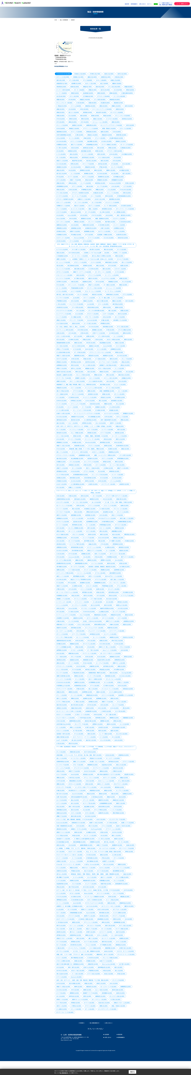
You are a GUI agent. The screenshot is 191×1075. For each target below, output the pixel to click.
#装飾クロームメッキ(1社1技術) (80, 999)
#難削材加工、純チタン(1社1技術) (105, 954)
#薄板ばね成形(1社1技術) (92, 512)
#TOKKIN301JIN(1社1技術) (63, 682)
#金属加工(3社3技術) (77, 125)
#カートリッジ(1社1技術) (82, 637)
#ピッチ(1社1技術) (72, 909)
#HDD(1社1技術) (114, 708)
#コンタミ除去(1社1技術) (62, 474)
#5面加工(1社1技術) (61, 861)
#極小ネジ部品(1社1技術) (62, 391)
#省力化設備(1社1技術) (74, 983)
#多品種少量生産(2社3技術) (116, 138)
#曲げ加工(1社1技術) (91, 740)
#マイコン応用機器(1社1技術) (63, 647)
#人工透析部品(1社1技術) (90, 420)
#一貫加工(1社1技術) (79, 701)
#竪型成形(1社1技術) (91, 986)
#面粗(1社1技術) (108, 790)
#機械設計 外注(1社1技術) (77, 416)
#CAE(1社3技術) (75, 225)
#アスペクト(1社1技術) (74, 916)
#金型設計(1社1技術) (93, 394)
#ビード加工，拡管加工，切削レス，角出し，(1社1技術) (70, 326)
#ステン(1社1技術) (122, 618)
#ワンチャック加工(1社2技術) (94, 288)
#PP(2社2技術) (60, 176)
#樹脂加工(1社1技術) (118, 537)
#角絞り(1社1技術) (120, 803)
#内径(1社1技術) (107, 970)
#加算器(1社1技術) (127, 793)
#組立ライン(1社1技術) (106, 877)
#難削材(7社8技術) (116, 83)
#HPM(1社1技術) (60, 983)
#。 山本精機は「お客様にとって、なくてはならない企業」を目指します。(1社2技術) (91, 259)
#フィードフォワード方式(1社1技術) (82, 410)
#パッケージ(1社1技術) (62, 858)
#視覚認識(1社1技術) (61, 810)
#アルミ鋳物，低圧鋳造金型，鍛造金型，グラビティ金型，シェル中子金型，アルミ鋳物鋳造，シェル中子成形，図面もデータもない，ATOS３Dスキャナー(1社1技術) (95, 747)
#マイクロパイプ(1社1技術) (63, 512)
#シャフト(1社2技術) (61, 317)
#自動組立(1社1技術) (100, 407)
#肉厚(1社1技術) (87, 465)
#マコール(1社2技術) (103, 304)
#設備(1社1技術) (103, 640)
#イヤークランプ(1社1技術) (79, 634)
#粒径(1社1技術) (60, 608)
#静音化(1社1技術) (111, 724)
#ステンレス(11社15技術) (62, 77)
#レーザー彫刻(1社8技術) (110, 205)
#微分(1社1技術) (103, 531)
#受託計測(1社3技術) (123, 238)
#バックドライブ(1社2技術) (63, 278)
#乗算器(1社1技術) (104, 721)
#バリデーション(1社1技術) (94, 547)
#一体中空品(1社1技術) (62, 922)
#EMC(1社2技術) (75, 301)
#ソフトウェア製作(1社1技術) (77, 544)
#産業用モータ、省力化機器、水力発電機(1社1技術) (69, 906)
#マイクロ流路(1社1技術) (122, 877)
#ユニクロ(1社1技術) (61, 800)
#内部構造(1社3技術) (61, 234)
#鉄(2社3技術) (100, 148)
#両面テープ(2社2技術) (75, 180)
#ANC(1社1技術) (114, 983)
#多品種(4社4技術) (105, 102)
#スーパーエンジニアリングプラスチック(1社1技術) (87, 413)
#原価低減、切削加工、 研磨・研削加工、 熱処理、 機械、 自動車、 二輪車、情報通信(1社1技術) (95, 874)
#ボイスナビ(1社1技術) (108, 618)
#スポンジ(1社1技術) (76, 813)
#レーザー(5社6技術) (61, 93)
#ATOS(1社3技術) (87, 241)
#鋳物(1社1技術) (114, 698)
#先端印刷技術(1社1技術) (122, 445)
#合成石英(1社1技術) (95, 404)
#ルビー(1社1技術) (73, 423)
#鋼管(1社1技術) (60, 784)
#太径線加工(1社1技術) (90, 508)
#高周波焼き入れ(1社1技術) (78, 822)
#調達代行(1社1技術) (61, 627)
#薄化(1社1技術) (110, 375)
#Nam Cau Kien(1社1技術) (108, 964)
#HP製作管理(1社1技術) (108, 521)
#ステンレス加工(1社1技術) (111, 378)
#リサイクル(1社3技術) (94, 238)
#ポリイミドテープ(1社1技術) (126, 848)
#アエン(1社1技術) (121, 586)
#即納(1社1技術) (117, 721)
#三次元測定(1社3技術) (104, 225)
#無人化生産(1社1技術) (62, 973)
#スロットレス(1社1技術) (62, 730)
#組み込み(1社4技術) (76, 212)
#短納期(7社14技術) (76, 83)
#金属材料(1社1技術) (103, 813)
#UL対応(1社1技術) (117, 478)
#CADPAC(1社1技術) (117, 832)
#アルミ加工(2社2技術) (62, 193)
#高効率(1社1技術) (61, 932)
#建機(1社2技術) (119, 307)
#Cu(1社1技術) (60, 909)
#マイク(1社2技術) (121, 249)
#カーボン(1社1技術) (123, 842)
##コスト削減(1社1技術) (62, 534)
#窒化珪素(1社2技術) (79, 268)
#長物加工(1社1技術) (61, 708)
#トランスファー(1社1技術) (82, 602)
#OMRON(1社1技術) (61, 400)
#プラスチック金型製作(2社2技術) (65, 199)
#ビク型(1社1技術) (77, 730)
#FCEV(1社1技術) (60, 449)
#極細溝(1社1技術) (74, 644)
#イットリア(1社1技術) (88, 537)
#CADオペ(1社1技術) (61, 484)
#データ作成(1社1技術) (80, 352)
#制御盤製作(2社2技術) (117, 180)
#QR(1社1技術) (124, 650)
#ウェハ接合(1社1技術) (124, 781)
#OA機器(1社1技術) (91, 832)
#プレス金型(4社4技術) (99, 99)
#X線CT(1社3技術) (105, 228)
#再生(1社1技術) (125, 362)
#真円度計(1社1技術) (87, 592)
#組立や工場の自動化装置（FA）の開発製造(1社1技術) (70, 964)
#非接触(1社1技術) (61, 478)
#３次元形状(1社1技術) (93, 957)
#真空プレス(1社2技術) (94, 285)
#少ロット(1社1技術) (102, 935)
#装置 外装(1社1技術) (105, 883)
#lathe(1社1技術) (72, 608)
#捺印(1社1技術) (85, 496)
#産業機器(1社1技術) (101, 698)
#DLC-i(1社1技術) (60, 928)
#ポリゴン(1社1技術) (119, 394)
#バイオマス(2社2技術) (62, 196)
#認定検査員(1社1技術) (79, 576)
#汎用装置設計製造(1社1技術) (80, 474)
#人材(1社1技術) (60, 553)
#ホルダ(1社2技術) (126, 281)
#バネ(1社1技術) (77, 349)
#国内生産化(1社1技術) (80, 499)
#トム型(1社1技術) (97, 602)
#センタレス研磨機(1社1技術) (75, 528)
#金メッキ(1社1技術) (61, 758)
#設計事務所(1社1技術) (115, 573)
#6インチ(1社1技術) (61, 945)
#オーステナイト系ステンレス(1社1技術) (110, 653)
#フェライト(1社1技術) (91, 883)
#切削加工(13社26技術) (80, 74)
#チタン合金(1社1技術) (123, 326)
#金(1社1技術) (122, 797)
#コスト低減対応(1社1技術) (96, 381)
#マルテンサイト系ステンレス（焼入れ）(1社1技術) (69, 855)
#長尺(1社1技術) (121, 429)
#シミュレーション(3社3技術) (100, 122)
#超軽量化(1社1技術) (97, 330)
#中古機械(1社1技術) (128, 592)
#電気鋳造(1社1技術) (105, 442)
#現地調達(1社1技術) (118, 544)
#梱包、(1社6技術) (93, 209)
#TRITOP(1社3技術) (96, 215)
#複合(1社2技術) (60, 252)
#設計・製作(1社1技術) (73, 967)
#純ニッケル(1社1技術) (62, 452)
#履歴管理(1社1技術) (79, 355)
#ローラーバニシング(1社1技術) (64, 505)
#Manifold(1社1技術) (90, 442)
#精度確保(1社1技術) (92, 764)
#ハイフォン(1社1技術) (97, 563)
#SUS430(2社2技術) (76, 167)
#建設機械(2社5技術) (61, 131)
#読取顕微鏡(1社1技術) (100, 582)
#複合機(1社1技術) (61, 660)
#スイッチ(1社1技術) (118, 893)
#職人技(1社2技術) (108, 249)
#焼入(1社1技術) (75, 803)
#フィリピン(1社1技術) (76, 695)
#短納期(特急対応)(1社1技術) (63, 563)
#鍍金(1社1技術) (125, 449)
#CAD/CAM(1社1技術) (103, 537)
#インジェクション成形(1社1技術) (93, 387)
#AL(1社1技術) (87, 557)
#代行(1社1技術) (75, 990)
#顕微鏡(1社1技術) (74, 993)
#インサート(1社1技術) (117, 474)
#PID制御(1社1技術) (120, 397)
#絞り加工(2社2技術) (61, 173)
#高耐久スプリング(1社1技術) (94, 550)
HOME (55, 19)
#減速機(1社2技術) (87, 281)
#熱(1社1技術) (101, 541)
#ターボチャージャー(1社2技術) (103, 272)
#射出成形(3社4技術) (101, 112)
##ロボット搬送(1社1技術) (113, 339)
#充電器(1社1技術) (91, 961)
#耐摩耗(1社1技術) (74, 880)
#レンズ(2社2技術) (75, 173)
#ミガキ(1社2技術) (119, 272)
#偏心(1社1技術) (75, 800)
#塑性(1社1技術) (104, 855)
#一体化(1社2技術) (61, 304)
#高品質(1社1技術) (129, 774)
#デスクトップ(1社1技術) (119, 916)
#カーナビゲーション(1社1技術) (64, 631)
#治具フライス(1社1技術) (105, 961)
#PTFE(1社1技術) (72, 553)
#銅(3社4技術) (83, 115)
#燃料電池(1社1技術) (113, 761)
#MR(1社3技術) (73, 218)
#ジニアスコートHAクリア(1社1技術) (108, 362)
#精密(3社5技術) (60, 109)
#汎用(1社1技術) (84, 333)
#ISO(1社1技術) (60, 439)
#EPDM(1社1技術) (91, 705)
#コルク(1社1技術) (76, 883)
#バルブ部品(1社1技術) (62, 835)
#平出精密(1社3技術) (76, 234)
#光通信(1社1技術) (112, 449)
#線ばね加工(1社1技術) (124, 375)
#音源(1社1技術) (92, 534)
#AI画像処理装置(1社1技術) (124, 521)
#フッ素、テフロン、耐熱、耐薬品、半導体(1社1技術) (118, 502)
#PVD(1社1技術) (60, 557)
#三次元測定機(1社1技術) (77, 900)
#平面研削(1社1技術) (93, 970)
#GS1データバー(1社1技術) (75, 851)
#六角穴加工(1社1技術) (74, 777)
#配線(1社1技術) (103, 793)
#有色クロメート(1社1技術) (89, 867)
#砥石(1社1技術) (78, 512)
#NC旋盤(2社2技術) (124, 170)
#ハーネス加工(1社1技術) (90, 323)
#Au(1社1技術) (91, 518)
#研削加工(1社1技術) (61, 362)
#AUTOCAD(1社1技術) (92, 906)
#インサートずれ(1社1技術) (94, 676)
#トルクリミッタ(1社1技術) (90, 397)
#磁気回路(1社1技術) (108, 326)
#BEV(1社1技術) (110, 381)
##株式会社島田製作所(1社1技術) (79, 797)
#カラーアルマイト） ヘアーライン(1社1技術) (84, 737)
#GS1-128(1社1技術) (105, 787)
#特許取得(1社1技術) (77, 525)
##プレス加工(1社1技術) (125, 925)
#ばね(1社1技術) (118, 740)
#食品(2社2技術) (60, 170)
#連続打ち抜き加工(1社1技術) (63, 371)
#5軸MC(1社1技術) (100, 692)
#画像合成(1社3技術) (61, 225)
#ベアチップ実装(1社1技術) (63, 701)
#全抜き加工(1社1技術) (104, 1002)
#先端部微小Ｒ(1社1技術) (62, 618)
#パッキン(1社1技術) (61, 404)
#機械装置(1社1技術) (88, 660)
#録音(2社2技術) (60, 189)
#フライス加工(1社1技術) (93, 973)
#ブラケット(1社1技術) (128, 761)
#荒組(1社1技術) (87, 359)
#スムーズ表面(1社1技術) (77, 432)
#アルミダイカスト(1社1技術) (81, 768)
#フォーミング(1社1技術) (110, 505)
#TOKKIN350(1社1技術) (89, 611)
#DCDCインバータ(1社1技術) (63, 714)
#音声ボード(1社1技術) (115, 423)
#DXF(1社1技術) (60, 528)
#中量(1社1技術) (105, 320)
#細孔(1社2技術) (100, 265)
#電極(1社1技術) (111, 797)
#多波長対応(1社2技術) (62, 307)
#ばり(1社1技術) (78, 336)
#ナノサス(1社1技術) (77, 858)
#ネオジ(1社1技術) (89, 813)
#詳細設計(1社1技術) (128, 413)
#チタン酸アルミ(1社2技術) (79, 249)
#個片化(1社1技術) (120, 439)
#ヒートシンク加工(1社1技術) (117, 465)
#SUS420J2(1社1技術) (125, 676)
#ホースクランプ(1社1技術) (77, 566)
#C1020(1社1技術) (75, 471)
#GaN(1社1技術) (75, 774)
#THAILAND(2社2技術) (125, 189)
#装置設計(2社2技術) (85, 170)
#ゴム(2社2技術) (112, 189)
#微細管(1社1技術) (105, 570)
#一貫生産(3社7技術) (61, 106)
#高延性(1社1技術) (123, 550)
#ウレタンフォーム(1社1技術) (113, 679)
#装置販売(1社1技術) (117, 845)
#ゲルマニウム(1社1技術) (89, 644)
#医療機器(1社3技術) (89, 231)
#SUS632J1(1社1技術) (62, 550)
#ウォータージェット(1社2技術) (93, 291)
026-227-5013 (167, 5)
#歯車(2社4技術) (104, 131)
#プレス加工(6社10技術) (114, 86)
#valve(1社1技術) (107, 346)
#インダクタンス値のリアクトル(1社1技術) (86, 787)
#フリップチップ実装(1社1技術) (64, 637)
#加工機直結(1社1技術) (92, 861)
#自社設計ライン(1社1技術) (63, 838)
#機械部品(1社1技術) (120, 945)
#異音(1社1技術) (60, 663)
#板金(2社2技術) (74, 157)
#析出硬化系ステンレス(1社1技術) (77, 790)
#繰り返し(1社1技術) (109, 842)
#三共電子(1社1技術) (108, 685)
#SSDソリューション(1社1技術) (106, 781)
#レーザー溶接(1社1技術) (105, 734)
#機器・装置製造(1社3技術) (102, 218)
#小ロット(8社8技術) (101, 80)
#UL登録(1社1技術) (110, 547)
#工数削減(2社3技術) (125, 148)
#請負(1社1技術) (127, 333)
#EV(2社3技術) (60, 151)
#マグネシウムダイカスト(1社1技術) (94, 903)
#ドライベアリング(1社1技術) (116, 631)
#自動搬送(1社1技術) (115, 349)
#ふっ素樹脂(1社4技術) (119, 212)
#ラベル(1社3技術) (74, 241)
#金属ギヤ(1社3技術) (75, 231)
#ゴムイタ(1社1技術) (85, 615)
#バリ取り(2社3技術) (61, 148)
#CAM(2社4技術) (117, 131)
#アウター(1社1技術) (89, 471)
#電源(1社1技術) (127, 624)
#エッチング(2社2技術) (117, 167)
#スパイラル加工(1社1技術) (91, 941)
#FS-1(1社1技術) (116, 737)
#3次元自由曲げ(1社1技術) (118, 727)
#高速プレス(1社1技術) (62, 468)
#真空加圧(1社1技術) (104, 669)
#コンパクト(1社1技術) (62, 672)
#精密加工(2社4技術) (92, 135)
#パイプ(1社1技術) (61, 993)
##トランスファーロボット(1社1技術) (111, 906)
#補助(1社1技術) (91, 391)
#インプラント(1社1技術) (122, 790)
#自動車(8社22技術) (106, 77)
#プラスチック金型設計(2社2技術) (80, 193)
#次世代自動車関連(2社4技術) (63, 135)
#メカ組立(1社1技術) (73, 611)
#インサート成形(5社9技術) (63, 90)
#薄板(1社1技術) (124, 420)
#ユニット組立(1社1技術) (101, 990)
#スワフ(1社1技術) (91, 531)
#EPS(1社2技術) (112, 265)
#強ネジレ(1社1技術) (61, 698)
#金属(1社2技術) (124, 265)
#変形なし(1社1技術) (76, 368)
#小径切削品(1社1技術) (97, 797)
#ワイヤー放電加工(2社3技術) (109, 144)
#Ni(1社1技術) (104, 835)
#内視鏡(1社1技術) (61, 461)
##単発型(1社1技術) (87, 423)
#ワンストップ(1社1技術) (74, 439)
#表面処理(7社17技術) (61, 83)
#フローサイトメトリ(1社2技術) (64, 275)
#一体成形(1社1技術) (106, 711)
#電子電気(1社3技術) (110, 221)
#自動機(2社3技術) (72, 151)
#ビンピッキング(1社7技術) (78, 209)
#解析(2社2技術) (98, 170)
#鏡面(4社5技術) (60, 99)
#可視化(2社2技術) (129, 183)
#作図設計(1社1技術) (61, 481)
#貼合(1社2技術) (80, 275)
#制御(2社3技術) (99, 151)
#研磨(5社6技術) (75, 93)
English (155, 4)
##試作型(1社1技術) (90, 362)
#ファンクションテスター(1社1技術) (94, 627)
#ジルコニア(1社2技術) (123, 259)
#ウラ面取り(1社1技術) (115, 541)
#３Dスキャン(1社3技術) (119, 218)
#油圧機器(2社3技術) (92, 141)
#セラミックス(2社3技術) (76, 141)
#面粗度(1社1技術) (89, 368)
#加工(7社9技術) (104, 83)
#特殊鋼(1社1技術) (105, 323)
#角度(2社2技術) (60, 183)
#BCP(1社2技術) (129, 301)
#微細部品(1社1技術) (113, 452)
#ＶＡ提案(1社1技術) (61, 1009)
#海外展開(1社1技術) (107, 993)
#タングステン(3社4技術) (116, 112)
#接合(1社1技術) (113, 672)
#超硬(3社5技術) (120, 109)
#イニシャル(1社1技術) (62, 605)
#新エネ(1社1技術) (93, 826)
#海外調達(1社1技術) (76, 627)
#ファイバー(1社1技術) (62, 508)
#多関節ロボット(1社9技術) (63, 205)
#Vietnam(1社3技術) (79, 238)
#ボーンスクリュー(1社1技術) (99, 999)
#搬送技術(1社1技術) (61, 829)
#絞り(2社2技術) (126, 173)
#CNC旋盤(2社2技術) (127, 154)
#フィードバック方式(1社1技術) (100, 474)
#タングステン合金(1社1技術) (116, 996)
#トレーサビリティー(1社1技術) (117, 582)
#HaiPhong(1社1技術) (96, 829)
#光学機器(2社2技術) (118, 176)
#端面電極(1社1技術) (128, 717)
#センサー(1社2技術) (82, 294)
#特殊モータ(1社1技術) (62, 999)
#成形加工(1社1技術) (90, 669)
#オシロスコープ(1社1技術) (94, 925)
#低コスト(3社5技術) (73, 112)
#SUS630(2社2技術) (102, 173)
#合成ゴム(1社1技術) (88, 967)
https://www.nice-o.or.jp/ (66, 1040)
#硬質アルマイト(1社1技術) (113, 621)
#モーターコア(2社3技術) (126, 144)
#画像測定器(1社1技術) (75, 721)
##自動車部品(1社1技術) (80, 685)
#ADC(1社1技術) (60, 541)
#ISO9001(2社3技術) (106, 141)
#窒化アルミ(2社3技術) (76, 144)
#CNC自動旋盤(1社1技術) (94, 416)
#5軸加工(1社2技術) (88, 301)
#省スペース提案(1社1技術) (95, 679)
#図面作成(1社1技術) (112, 627)
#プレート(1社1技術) (61, 695)
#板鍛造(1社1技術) (119, 528)
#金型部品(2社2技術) (100, 183)
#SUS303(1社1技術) (94, 326)
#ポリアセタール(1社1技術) (120, 909)
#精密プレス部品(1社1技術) (63, 986)
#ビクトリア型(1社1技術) (89, 803)
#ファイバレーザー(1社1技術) (92, 439)
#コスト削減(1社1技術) (95, 948)
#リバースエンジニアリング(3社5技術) (102, 109)
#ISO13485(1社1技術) (104, 644)
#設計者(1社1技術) (75, 420)
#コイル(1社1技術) (61, 893)
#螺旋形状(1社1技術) (103, 800)
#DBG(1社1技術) (118, 442)
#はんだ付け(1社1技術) (122, 734)
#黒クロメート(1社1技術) (76, 932)
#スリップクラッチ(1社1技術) (91, 461)
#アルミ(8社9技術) (87, 80)
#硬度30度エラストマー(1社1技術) (65, 624)
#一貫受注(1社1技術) (76, 1006)
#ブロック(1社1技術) (125, 647)
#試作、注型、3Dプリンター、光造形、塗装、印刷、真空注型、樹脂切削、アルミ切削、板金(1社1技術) (82, 980)
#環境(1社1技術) (119, 352)
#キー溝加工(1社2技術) (109, 285)
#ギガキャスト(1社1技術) (74, 784)
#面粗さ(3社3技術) (97, 119)
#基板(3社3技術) (115, 122)
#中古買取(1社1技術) (119, 669)
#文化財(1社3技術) (61, 241)
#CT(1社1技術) (60, 582)
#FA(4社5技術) (72, 99)
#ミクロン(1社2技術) (61, 291)
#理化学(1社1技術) (73, 743)
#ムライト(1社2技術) (76, 291)
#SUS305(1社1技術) (122, 355)
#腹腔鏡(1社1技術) (114, 717)
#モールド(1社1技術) (106, 928)
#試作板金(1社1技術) (108, 666)
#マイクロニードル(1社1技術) (88, 608)
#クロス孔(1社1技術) (61, 896)
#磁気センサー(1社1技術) (103, 784)
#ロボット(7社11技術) (90, 83)
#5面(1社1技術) (115, 793)
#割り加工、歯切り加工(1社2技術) (65, 294)
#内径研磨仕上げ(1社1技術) (63, 685)
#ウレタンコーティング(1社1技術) (126, 954)
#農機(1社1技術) (104, 771)
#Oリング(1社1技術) (77, 468)
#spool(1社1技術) (90, 912)
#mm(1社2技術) (79, 314)
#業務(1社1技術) (60, 777)
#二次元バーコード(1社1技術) (82, 714)
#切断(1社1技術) (72, 496)
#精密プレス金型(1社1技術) (63, 355)
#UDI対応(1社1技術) (123, 608)
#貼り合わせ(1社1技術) (62, 793)
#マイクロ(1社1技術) (61, 941)
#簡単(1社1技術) (78, 986)
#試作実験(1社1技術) (89, 541)
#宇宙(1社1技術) (106, 858)
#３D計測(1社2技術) (93, 268)
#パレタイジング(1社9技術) (112, 202)
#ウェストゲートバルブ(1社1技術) (97, 631)
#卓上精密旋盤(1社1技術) (77, 458)
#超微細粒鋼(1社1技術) (119, 922)
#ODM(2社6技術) (60, 128)
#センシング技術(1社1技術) (83, 375)
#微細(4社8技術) (113, 93)
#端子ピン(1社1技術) (61, 1006)
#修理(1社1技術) (107, 461)
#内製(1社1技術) (60, 790)
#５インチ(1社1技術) (119, 880)
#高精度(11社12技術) (78, 77)
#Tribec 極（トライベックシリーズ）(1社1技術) (68, 864)
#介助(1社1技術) (110, 330)
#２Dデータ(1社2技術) (108, 314)
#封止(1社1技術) (60, 806)
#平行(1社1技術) (72, 582)
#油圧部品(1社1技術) (107, 764)
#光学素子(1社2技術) (61, 281)
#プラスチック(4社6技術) (103, 96)
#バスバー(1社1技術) (61, 957)
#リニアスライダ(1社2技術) (76, 304)
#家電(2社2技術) (72, 183)
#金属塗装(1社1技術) (61, 547)
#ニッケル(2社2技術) (86, 183)
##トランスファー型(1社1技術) (117, 553)
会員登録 (106, 1034)
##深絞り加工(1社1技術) (125, 948)
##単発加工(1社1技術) (76, 400)
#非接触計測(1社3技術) (91, 228)
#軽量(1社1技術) (74, 867)
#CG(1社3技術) (60, 215)
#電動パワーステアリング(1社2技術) (82, 272)
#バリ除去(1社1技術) (112, 822)
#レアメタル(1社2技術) (62, 249)
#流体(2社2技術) (127, 193)
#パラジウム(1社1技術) (100, 579)
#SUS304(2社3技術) (61, 141)
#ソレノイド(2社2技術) (113, 193)
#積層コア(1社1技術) (61, 816)
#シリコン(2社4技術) (74, 138)
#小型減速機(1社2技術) (62, 256)
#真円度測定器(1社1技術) (77, 547)
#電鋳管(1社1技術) (114, 637)
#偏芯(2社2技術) (104, 160)
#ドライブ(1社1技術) (105, 432)
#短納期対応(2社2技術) (103, 176)
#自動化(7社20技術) (115, 80)
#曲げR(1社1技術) (120, 932)
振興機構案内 (134, 4)
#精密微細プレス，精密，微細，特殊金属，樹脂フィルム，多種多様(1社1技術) (76, 384)
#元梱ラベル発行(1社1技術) (63, 413)
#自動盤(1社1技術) (126, 378)
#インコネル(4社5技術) (119, 96)
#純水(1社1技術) (108, 605)
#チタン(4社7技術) (74, 96)
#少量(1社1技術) (104, 832)
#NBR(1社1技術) (79, 640)
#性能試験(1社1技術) (79, 445)
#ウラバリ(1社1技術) (90, 1006)
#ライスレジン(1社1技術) (80, 598)
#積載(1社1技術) (98, 375)
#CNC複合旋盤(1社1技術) (62, 842)
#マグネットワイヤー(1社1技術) (64, 689)
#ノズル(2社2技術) (61, 154)
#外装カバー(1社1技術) (123, 682)
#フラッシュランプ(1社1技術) (78, 404)
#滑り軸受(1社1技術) (61, 566)
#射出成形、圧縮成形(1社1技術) (64, 375)
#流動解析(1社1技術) (95, 842)
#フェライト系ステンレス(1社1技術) (65, 717)
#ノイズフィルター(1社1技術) (63, 602)
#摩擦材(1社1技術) (73, 692)
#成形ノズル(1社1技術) (100, 553)
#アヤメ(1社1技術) (94, 685)
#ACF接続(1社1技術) (124, 566)
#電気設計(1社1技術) (124, 547)
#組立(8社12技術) (60, 80)
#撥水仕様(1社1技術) (76, 816)
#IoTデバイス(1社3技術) (104, 231)
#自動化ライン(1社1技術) (87, 909)
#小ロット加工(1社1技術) (84, 624)
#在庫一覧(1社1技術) (61, 797)
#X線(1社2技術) (74, 281)
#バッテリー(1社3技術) (119, 225)
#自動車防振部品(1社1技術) (63, 499)
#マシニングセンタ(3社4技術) (122, 115)
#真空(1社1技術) (79, 647)
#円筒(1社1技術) (90, 730)
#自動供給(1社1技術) (114, 471)
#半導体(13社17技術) (95, 74)
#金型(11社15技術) (109, 74)
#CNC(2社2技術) (126, 164)
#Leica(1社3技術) (72, 215)
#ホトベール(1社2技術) (89, 297)
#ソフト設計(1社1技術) (74, 570)
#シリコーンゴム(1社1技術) (84, 573)
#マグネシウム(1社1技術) (62, 521)
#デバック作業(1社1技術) (100, 810)
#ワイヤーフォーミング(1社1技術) (64, 1012)
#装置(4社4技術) (92, 102)
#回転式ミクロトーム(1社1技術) (122, 1002)
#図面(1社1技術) (106, 394)
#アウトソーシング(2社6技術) (90, 128)
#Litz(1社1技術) (119, 560)
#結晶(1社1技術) (92, 544)
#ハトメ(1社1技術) (102, 349)
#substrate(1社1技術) (62, 822)
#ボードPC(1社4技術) (90, 212)
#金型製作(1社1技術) (92, 458)
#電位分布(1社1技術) (118, 768)
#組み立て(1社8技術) (79, 205)
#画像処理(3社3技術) (91, 125)
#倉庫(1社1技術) (124, 505)
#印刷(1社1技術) (123, 563)
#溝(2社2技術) (89, 186)
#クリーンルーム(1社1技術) (76, 925)
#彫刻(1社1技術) (60, 845)
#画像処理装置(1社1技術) (86, 845)
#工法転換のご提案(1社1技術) (85, 919)
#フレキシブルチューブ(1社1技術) (77, 948)
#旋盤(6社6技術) (128, 86)
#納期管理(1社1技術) (125, 986)
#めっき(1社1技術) (96, 502)
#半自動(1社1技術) (129, 541)
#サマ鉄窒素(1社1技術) (106, 945)
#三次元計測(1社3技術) (125, 221)
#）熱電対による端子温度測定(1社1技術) (84, 838)
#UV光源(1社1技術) (114, 333)
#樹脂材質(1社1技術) (93, 964)
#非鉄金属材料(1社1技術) (121, 883)
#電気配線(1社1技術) (110, 676)
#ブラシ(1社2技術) (127, 294)
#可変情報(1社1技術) (112, 557)
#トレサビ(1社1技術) (73, 621)
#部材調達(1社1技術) (104, 912)
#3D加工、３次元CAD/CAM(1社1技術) (92, 621)
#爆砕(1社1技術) (128, 339)
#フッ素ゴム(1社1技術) (104, 838)
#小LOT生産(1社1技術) (62, 323)
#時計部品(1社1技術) (76, 362)
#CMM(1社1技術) (102, 481)
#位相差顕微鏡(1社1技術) (105, 803)
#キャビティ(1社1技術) (114, 589)
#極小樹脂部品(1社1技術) (77, 957)
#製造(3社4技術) (107, 115)
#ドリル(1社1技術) (108, 682)
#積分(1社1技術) (119, 461)
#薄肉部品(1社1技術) (129, 534)
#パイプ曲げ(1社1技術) (96, 598)
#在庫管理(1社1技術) (87, 692)
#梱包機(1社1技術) (119, 432)
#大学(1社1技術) (108, 416)
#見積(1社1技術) (117, 919)
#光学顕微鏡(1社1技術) (94, 682)
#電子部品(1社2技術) (117, 304)
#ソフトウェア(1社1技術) (127, 595)
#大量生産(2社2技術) (98, 193)
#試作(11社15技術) (122, 74)
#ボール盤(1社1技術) (111, 714)
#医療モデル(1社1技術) (89, 916)
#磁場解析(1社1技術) (85, 582)
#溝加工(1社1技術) (119, 342)
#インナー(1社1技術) (73, 407)
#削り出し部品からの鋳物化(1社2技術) (101, 256)
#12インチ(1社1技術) (94, 378)
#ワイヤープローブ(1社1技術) (63, 378)
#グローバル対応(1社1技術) (63, 336)
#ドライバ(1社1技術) (89, 1002)
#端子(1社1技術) (80, 938)
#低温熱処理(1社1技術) (62, 883)
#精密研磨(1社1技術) (110, 948)
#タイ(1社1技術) (60, 851)
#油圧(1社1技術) (127, 874)
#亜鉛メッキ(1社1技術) (75, 727)
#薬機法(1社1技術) (78, 676)
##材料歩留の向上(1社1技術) (63, 724)
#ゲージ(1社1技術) (89, 1009)
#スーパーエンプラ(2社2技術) (79, 196)
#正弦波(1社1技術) (77, 521)
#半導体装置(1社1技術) (92, 858)
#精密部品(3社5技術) (90, 106)
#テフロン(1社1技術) (100, 573)
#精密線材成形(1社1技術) (89, 880)
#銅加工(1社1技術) (61, 320)
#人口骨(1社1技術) (116, 855)
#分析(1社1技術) (60, 496)
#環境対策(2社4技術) (121, 135)
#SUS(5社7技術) (118, 90)
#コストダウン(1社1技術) (62, 502)
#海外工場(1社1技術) (110, 925)
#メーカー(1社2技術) (61, 288)
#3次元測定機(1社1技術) (90, 478)
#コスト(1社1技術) (120, 346)
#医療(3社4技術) (95, 115)
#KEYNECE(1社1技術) (61, 970)
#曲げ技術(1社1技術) (61, 458)
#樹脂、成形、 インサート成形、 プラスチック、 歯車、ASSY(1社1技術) (74, 954)
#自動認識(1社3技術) (76, 228)
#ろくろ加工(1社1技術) (62, 346)
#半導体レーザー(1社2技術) (120, 252)
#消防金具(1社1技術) (128, 689)
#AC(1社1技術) (109, 602)
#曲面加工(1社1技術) (94, 346)
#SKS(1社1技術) (60, 916)
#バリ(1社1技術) (60, 397)
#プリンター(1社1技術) (88, 800)
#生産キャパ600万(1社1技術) (123, 826)
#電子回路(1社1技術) (105, 384)
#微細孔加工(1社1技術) (118, 800)
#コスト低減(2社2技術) (104, 157)
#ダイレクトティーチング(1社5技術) (125, 209)
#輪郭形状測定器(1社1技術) (107, 608)
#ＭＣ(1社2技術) (80, 310)
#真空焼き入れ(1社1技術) (96, 758)
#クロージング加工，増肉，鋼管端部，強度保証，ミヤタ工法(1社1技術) (74, 819)
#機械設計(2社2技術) (61, 167)
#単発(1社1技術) (129, 851)
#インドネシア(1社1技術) (62, 764)
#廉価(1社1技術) (79, 560)
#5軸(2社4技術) (87, 138)
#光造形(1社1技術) (93, 484)
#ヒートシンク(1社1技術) (99, 637)
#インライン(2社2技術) (87, 154)
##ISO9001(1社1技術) (90, 816)
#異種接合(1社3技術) (86, 218)
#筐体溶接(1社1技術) (75, 478)
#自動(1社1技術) (78, 961)
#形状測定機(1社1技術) (77, 550)
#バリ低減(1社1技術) (100, 359)
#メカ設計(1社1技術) (104, 508)
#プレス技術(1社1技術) (104, 336)
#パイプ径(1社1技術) (61, 1002)
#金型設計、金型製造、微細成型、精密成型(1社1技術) (102, 566)
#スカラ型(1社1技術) (120, 711)
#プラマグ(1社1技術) (78, 391)
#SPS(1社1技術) (72, 589)
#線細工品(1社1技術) (61, 813)
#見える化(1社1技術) (108, 864)
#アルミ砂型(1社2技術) (77, 307)
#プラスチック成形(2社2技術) (114, 151)
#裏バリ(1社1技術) (93, 938)
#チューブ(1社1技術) (127, 359)
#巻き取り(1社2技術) (94, 249)
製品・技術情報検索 (64, 19)
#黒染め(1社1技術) (125, 365)
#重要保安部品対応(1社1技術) (63, 640)
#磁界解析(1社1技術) (61, 650)
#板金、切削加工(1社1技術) (118, 1006)
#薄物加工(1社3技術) (79, 221)
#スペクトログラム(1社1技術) (111, 413)
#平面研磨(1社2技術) (61, 301)
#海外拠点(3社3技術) (127, 119)
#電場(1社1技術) (78, 832)
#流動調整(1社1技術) (104, 880)
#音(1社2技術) (59, 265)
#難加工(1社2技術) (116, 301)
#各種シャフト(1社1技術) (127, 822)
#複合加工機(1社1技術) (90, 721)
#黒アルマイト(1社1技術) (127, 557)
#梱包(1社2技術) (119, 256)
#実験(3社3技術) (73, 119)
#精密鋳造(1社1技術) (95, 790)
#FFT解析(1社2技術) (79, 278)
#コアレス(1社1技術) (61, 803)
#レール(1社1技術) (118, 336)
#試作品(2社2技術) (102, 164)
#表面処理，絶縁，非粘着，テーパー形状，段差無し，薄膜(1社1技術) (86, 449)
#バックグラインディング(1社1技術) (107, 1009)
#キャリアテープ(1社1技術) (81, 724)
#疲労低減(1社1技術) (61, 420)
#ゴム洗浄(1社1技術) (114, 407)
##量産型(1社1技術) (78, 618)
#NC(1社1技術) (129, 371)
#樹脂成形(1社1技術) (61, 387)
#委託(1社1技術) (114, 359)
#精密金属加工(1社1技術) (75, 781)
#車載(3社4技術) (60, 115)
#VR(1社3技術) (84, 215)
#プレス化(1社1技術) (75, 461)
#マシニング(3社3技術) (62, 125)
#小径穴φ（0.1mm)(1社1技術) (91, 864)
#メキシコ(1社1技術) (121, 941)
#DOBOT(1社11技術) (100, 199)
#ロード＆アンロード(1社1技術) (107, 848)
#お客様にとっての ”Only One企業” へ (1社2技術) (96, 252)
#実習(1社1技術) (77, 436)
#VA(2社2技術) (72, 170)
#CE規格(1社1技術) (108, 468)
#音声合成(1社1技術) (74, 996)
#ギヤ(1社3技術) (89, 234)
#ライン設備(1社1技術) (62, 394)
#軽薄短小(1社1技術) (105, 560)
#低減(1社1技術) (130, 845)
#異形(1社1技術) (104, 534)
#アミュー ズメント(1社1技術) (91, 777)
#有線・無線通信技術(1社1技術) (64, 826)
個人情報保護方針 (94, 1023)
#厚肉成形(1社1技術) (61, 432)
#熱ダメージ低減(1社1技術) (93, 468)
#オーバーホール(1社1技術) (75, 531)
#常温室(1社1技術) (113, 410)
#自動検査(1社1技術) (61, 537)
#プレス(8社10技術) (74, 80)
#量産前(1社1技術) (92, 560)
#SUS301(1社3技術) (109, 238)
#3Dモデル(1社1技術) (61, 359)
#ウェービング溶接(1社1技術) (110, 957)
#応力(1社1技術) (60, 339)
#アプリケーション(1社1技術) (113, 829)
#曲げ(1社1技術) (60, 423)
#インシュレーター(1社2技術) (113, 288)
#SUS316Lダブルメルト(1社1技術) (107, 518)
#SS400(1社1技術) (118, 644)
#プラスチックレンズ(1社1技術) (64, 666)
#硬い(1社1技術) (103, 400)
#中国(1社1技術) (76, 835)
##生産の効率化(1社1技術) (103, 660)
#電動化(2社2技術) (110, 170)
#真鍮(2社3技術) (112, 148)
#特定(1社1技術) (75, 365)
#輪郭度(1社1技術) (94, 499)
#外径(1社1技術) (98, 557)
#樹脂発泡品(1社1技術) (125, 903)
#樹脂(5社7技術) (92, 90)
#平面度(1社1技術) (75, 871)
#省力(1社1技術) (116, 534)
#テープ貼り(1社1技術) (93, 650)
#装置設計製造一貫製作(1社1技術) (97, 672)
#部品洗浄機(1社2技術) (93, 307)
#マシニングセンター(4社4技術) (64, 102)
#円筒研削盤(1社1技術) (105, 525)
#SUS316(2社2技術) (61, 164)
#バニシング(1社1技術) (86, 589)
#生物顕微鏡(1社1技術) (92, 521)
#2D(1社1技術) (128, 919)
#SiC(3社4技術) (72, 115)
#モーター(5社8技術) (79, 90)
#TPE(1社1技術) (104, 544)
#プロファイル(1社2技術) (80, 262)
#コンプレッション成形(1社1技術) (65, 330)
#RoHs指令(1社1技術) (111, 598)
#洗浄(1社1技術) (112, 896)
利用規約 (81, 1023)
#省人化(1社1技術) (95, 605)
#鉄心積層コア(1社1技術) (62, 877)
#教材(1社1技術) (79, 371)
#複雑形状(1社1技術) (79, 682)
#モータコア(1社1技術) (74, 541)
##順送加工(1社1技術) (74, 465)
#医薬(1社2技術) (124, 310)
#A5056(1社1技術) (109, 755)
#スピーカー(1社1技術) (105, 528)
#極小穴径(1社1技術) (73, 887)
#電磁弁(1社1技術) (104, 371)
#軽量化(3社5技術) (116, 106)
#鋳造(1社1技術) (60, 771)
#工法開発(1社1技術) (77, 586)
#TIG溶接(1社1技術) (100, 410)
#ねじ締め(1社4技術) (105, 212)
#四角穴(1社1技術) (91, 932)
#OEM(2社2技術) (113, 154)
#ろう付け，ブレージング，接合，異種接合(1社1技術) (86, 951)
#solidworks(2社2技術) (115, 183)
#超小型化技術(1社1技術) (77, 705)
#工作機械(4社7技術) (88, 96)
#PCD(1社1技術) (102, 887)
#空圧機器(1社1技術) (89, 806)
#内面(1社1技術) (60, 621)
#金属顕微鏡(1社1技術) (84, 455)
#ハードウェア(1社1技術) (102, 663)
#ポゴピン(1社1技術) (75, 893)
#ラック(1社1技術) (61, 752)
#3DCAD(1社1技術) (107, 499)
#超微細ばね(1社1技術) (62, 518)
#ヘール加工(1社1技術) (77, 973)
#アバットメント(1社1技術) (91, 922)
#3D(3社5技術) (72, 109)
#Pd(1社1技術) (91, 647)
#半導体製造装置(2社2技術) (124, 196)
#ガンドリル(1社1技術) (123, 512)
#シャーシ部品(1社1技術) (112, 900)
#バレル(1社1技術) (61, 867)
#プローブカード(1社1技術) (92, 317)
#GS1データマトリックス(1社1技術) (65, 919)
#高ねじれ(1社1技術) (121, 764)
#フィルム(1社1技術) (115, 481)
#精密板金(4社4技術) (114, 99)
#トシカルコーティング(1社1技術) (110, 689)
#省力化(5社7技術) (105, 90)
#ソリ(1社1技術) (104, 737)
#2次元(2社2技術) (72, 189)
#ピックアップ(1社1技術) (119, 611)
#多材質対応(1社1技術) (76, 945)
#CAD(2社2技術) (115, 186)
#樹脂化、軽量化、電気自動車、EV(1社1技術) (96, 436)
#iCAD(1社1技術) (101, 656)
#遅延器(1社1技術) (74, 660)
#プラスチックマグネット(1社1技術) (65, 455)
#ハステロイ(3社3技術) (112, 119)
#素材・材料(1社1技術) (74, 806)
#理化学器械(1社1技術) (118, 813)
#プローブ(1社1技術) (78, 764)
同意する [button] (132, 1072)
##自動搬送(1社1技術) (61, 595)
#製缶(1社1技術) (129, 615)
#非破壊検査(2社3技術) (92, 144)
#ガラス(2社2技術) (61, 180)
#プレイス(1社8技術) (61, 209)
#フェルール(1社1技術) (120, 384)
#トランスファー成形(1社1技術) (80, 452)
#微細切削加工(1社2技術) (112, 294)
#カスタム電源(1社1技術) (115, 692)
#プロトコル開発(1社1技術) (63, 961)
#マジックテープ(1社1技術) (76, 320)
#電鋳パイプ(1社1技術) (107, 701)
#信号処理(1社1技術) (113, 592)
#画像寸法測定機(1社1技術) (63, 676)
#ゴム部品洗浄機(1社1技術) (63, 352)
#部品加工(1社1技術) (105, 397)
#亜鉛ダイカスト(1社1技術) (63, 832)
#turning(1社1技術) (126, 672)
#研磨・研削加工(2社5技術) (109, 128)
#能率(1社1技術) (111, 563)
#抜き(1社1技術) (91, 371)
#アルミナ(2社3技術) (100, 138)
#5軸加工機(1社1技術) (76, 708)
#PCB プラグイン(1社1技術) (121, 784)
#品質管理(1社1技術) (119, 570)
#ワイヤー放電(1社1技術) (122, 928)
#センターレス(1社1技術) (90, 835)
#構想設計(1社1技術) (108, 355)
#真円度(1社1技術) (61, 935)
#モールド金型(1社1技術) (89, 365)
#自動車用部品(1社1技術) (62, 761)
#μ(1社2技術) (76, 297)
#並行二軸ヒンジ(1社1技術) (117, 579)
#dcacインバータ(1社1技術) (110, 650)
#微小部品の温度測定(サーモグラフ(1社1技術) (108, 774)
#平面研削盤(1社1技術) (107, 586)
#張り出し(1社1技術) (61, 874)
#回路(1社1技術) (87, 339)
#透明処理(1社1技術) (119, 660)
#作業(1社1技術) (60, 589)
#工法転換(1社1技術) (73, 397)
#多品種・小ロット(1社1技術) (97, 761)
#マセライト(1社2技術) (93, 314)
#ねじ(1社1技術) (120, 404)
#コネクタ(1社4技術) (61, 212)
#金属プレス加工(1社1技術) (96, 822)
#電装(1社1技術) (121, 666)
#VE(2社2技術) (114, 173)
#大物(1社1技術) (75, 359)
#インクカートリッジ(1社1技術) (122, 867)
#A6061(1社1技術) (108, 951)
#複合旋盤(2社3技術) (86, 151)
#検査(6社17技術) (87, 86)
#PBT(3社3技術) (85, 122)
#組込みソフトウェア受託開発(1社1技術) (80, 579)
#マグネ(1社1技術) (76, 669)
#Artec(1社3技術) (60, 218)
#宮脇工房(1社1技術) (121, 499)
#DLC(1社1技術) (60, 487)
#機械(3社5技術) (60, 112)
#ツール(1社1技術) (61, 727)
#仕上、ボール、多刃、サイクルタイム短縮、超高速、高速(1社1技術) (103, 851)
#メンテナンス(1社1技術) (110, 634)
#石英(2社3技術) (75, 148)
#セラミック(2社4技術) (76, 131)
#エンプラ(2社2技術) (102, 186)
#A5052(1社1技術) (122, 685)
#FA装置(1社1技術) (76, 442)
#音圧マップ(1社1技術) (91, 928)
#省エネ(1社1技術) (88, 871)
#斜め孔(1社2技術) (122, 314)
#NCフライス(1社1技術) (78, 394)
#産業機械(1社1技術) (61, 365)
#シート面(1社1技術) (61, 656)
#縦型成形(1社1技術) (93, 355)
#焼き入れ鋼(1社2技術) (102, 301)
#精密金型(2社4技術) (107, 135)
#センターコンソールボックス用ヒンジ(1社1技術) (68, 711)
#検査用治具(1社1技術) (92, 695)
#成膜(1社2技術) (123, 278)
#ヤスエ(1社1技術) (78, 734)
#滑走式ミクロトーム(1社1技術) (64, 938)
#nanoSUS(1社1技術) (77, 793)
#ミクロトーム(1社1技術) (77, 650)
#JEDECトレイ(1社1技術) (98, 452)
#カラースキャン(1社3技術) (63, 221)
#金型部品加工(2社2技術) (88, 157)
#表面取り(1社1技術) (80, 378)
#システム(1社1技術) (78, 877)
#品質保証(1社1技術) (90, 515)
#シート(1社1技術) (110, 550)
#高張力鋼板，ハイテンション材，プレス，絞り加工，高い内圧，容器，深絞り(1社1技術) (79, 755)
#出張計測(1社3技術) (121, 234)
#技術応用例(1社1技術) (104, 806)
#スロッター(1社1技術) (92, 586)
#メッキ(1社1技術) (124, 724)
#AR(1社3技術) (109, 215)
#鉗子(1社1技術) (91, 528)
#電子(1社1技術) (118, 967)
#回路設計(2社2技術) (102, 180)
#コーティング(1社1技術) (62, 903)
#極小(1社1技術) (76, 508)
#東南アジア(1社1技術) (74, 771)
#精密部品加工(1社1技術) (100, 615)
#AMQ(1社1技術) (107, 317)
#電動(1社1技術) (89, 935)
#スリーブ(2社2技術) (96, 196)
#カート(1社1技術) (123, 391)
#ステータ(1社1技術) (92, 429)
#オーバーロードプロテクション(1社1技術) (67, 592)
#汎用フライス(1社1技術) (98, 333)
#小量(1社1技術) (60, 948)
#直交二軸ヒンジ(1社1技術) (127, 518)
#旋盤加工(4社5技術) (85, 99)
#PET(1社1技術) (60, 611)
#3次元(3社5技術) (84, 109)
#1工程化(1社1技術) (115, 999)
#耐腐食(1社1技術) (75, 941)
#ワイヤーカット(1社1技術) (89, 653)
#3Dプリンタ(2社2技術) (88, 176)
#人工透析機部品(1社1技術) (77, 484)
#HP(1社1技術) (60, 967)
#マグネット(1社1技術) (94, 445)
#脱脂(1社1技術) (88, 983)
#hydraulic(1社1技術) (76, 977)
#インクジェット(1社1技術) (76, 429)
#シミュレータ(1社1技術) (76, 861)
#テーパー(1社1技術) (73, 663)
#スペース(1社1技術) (101, 465)
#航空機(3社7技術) (118, 102)
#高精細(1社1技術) (86, 553)
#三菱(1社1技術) (99, 339)
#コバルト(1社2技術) (96, 262)
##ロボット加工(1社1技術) (77, 970)
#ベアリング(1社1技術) (94, 505)
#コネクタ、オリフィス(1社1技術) (125, 951)
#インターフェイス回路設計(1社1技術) (94, 896)
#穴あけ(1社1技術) (87, 663)
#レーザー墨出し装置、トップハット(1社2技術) (111, 297)
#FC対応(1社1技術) (91, 855)
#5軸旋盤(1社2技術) (113, 281)
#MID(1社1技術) (75, 537)
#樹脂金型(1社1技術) (115, 615)
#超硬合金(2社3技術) (88, 148)
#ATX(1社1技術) (72, 333)
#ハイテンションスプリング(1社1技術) (66, 615)
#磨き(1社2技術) (106, 268)
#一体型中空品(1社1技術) (85, 717)
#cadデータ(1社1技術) (62, 740)
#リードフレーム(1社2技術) (112, 275)
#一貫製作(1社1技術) (117, 771)
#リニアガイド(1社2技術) (62, 297)
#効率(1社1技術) (80, 505)
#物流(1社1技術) (108, 439)
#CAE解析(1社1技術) (73, 339)
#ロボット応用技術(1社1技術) (94, 900)
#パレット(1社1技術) (76, 1009)
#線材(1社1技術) (91, 734)
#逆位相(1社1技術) (104, 916)
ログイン (149, 4)
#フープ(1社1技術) (86, 407)
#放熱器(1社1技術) (93, 701)
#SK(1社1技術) (72, 845)
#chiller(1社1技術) (90, 400)
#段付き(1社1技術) (88, 595)
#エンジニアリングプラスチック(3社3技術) (111, 125)
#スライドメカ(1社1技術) (108, 695)
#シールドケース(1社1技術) (113, 758)
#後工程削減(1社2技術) (73, 265)
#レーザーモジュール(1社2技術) (113, 291)
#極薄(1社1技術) (60, 570)
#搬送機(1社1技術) (119, 787)
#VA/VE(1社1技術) (80, 666)
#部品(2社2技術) (89, 180)
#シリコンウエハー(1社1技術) (78, 758)
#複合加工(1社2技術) (97, 294)
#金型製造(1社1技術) (95, 634)
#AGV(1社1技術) (60, 653)
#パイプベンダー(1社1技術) (108, 484)
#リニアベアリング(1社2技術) (63, 314)
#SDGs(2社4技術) (60, 138)
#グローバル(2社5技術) (125, 128)
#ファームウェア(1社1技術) (63, 768)
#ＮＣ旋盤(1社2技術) (76, 317)
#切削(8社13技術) (119, 77)
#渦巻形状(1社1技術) (61, 871)
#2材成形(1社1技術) (103, 727)
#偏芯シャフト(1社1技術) (62, 576)
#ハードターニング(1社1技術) (119, 436)
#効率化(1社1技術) (89, 481)
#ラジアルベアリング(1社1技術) (101, 768)
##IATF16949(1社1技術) (90, 752)
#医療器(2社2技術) (88, 173)
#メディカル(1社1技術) (77, 518)
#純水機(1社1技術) (61, 544)
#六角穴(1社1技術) (89, 727)
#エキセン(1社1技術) (104, 867)
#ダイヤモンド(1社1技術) (62, 951)
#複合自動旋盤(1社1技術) (79, 842)
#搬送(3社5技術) (103, 106)
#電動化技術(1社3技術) (88, 225)
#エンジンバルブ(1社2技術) (63, 268)
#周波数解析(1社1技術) (103, 919)
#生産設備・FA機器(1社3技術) (104, 234)
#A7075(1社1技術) (128, 890)
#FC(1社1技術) (60, 407)
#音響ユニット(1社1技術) (74, 487)
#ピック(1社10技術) (97, 202)
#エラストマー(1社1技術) (105, 932)
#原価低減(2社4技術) (91, 131)
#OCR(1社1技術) (80, 826)
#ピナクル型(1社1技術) (103, 871)
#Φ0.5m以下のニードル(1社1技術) (113, 576)
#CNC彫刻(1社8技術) (126, 205)
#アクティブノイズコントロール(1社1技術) (100, 352)
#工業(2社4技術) (79, 135)
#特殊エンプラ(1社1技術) (62, 349)
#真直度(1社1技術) (92, 432)
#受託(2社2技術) (109, 196)
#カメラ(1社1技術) (92, 877)
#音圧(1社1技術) (75, 595)
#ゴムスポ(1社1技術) (105, 740)
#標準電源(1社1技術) (61, 900)
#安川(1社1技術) (60, 465)
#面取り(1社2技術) (61, 259)
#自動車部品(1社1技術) (75, 935)
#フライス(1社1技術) (61, 977)
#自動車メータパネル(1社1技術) (79, 829)
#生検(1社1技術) (100, 589)
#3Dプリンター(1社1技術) (109, 777)
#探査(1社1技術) (119, 426)
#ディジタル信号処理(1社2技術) (96, 310)
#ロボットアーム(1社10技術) (63, 202)
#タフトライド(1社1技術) (103, 893)
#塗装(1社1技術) (76, 323)
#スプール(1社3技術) (119, 231)
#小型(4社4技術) (80, 102)
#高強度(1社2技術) (87, 265)
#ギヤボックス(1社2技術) (62, 272)
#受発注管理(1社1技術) (100, 624)
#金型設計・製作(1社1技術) (63, 734)
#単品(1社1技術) (60, 887)
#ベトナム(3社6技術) (76, 106)
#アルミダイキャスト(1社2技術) (64, 310)
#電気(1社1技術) (106, 922)
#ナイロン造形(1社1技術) (62, 410)
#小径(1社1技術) (60, 743)
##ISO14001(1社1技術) (88, 887)
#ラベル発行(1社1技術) (125, 455)
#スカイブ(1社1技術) (61, 774)
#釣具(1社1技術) (113, 595)
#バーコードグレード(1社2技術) (80, 256)
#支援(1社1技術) (90, 708)
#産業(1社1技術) (108, 445)
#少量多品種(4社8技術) (127, 93)
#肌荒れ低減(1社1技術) (117, 990)
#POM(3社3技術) (60, 119)
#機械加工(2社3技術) (120, 141)
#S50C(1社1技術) (90, 781)
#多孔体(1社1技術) (91, 342)
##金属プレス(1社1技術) (108, 861)
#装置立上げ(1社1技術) (122, 605)
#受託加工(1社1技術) (122, 602)
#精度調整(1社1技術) (116, 531)
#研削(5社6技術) (130, 90)
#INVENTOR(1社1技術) (90, 771)
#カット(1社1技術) (61, 429)
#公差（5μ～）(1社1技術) (75, 928)
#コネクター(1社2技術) (120, 268)
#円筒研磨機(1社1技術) (123, 458)
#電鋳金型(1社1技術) (100, 996)
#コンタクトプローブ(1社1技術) (117, 819)
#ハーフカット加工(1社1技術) (80, 502)
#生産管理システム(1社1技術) (125, 695)
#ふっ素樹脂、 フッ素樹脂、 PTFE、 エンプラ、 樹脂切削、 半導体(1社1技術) (75, 848)
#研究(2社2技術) (74, 164)
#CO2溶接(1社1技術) (76, 896)
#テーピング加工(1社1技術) (113, 387)
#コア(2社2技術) (127, 186)
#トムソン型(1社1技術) (62, 669)
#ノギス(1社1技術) (61, 880)
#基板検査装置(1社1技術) (81, 563)
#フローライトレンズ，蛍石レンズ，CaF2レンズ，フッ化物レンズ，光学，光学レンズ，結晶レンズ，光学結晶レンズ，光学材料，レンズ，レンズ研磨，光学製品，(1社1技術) (95, 491)
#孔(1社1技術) (101, 471)
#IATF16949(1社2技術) (74, 252)
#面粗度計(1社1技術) (114, 656)
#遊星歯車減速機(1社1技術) (63, 342)
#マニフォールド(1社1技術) (121, 508)
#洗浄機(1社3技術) (61, 231)
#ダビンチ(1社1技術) (76, 656)
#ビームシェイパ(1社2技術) (63, 262)
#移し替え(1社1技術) (76, 740)
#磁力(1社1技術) (75, 810)
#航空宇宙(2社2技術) (77, 160)
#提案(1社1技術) (76, 922)
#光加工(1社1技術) (108, 973)
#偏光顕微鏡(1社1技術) (118, 871)
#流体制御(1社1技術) (100, 717)
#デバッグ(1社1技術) (119, 858)
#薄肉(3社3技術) (85, 119)
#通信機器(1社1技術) (76, 515)
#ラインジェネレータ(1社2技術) (76, 285)
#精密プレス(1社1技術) (123, 468)
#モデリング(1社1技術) (107, 458)
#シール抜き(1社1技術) (117, 935)
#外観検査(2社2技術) (86, 189)
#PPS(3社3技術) (60, 122)
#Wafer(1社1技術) (88, 893)
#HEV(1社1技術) (103, 515)
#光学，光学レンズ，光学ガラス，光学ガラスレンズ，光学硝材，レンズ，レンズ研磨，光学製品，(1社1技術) (84, 426)
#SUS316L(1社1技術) (61, 416)
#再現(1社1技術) (128, 656)
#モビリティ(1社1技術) (78, 534)
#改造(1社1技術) (100, 592)
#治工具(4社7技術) (61, 96)
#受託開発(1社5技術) (107, 209)
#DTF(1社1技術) (101, 595)
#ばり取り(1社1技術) (124, 964)
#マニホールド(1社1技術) (90, 570)
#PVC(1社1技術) (91, 640)
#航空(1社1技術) (91, 793)
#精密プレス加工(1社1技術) (63, 445)
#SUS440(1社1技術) (61, 579)
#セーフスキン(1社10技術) (81, 202)
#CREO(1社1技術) (60, 721)
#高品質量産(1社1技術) (105, 342)
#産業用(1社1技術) (124, 938)
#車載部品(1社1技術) (123, 755)
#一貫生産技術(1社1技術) (78, 672)
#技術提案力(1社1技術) (116, 400)
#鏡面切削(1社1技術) (73, 653)
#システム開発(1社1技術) (119, 912)
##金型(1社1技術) (120, 993)
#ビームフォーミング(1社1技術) (108, 986)
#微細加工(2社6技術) (74, 128)
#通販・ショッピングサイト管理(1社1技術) (105, 455)
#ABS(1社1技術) (104, 705)
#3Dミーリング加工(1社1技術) (77, 381)
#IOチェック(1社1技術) (122, 416)
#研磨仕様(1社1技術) (75, 752)
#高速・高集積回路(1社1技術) (106, 391)
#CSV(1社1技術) (104, 478)
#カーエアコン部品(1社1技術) (63, 560)
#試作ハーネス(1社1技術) (94, 576)
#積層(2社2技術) (100, 189)
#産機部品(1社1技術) (128, 621)
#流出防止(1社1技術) (128, 637)
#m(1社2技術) (90, 304)
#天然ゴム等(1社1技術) (103, 909)
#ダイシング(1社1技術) (62, 634)
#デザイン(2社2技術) (77, 186)
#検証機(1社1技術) (124, 896)
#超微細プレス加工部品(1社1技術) (108, 365)
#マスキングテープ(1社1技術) (63, 787)
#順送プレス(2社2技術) (62, 160)
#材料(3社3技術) (130, 125)
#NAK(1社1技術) (89, 349)
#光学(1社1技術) (118, 806)
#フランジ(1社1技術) (107, 826)
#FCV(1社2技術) (60, 285)
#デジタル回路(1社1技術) (124, 330)
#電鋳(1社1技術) (122, 864)
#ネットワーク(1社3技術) (94, 221)
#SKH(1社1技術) (122, 381)
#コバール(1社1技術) (76, 387)
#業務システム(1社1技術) (79, 761)
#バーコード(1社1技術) (62, 525)
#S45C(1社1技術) (102, 708)
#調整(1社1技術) (124, 777)
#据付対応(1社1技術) (107, 941)
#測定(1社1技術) (87, 996)
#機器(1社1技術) (108, 404)
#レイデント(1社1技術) (107, 429)
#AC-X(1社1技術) (60, 996)
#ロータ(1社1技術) (97, 496)
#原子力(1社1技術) (61, 925)
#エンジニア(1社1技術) (118, 705)
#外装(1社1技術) (121, 973)
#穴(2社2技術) (114, 164)
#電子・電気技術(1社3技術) (124, 215)
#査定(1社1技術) (114, 730)
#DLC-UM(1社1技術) (101, 423)
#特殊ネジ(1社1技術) (61, 368)
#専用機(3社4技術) (87, 112)
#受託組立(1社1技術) (88, 774)
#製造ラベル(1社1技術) (62, 586)
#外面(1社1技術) (80, 689)
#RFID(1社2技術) (100, 281)
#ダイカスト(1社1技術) (120, 525)
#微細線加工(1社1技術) (62, 442)
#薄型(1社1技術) (60, 531)
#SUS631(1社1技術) (76, 481)
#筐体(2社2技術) (101, 154)
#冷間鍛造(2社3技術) (61, 144)
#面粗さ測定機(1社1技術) (62, 737)
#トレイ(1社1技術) (80, 679)
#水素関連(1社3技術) (119, 228)
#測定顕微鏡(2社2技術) (62, 186)
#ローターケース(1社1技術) (108, 938)
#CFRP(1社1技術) (60, 781)
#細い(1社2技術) (112, 310)
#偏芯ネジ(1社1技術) (61, 515)
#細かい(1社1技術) (116, 835)
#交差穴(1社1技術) (117, 371)
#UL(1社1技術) (86, 810)
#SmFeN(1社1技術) (92, 320)
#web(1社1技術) (77, 903)
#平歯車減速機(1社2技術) (77, 288)
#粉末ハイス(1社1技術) (117, 515)
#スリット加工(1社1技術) (62, 436)
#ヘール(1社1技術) (91, 525)
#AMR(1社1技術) (98, 714)
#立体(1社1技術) (89, 656)
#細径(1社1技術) (78, 342)
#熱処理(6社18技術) (61, 86)
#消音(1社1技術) (89, 784)
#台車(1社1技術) (60, 333)
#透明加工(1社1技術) (97, 724)
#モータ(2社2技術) (61, 157)
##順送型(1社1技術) (124, 484)
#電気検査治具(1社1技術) (104, 967)
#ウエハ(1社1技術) (121, 701)
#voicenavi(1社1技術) (73, 557)
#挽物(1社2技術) (107, 307)
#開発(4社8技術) (101, 93)
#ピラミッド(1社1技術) (92, 618)
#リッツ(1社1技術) (119, 368)
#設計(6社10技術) (100, 86)
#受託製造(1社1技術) (61, 471)
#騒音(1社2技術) (123, 285)
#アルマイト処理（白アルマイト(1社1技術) (117, 496)
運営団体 (127, 4)
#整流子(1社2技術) (93, 278)
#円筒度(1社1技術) (75, 1002)
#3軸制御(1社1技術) (94, 666)
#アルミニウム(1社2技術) (94, 275)
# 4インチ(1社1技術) (116, 810)
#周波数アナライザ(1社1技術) (90, 993)
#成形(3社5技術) (129, 106)
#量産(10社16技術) (92, 77)
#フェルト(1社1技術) (91, 945)
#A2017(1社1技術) (100, 819)
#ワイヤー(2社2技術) (73, 176)
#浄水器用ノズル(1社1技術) (120, 320)
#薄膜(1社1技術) (75, 698)
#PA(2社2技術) (117, 157)
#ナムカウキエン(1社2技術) (108, 278)
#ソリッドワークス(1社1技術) (63, 679)
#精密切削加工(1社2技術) (111, 262)
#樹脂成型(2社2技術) (90, 167)
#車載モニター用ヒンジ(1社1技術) (107, 647)
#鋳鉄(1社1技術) (103, 1006)
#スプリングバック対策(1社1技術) (65, 573)
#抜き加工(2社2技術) (91, 160)
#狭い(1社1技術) (119, 970)
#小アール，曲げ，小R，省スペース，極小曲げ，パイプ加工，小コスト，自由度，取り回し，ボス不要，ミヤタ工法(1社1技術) (88, 890)
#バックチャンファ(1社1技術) (79, 605)
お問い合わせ (142, 4)
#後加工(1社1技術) (101, 983)
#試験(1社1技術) (90, 336)
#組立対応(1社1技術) (61, 705)
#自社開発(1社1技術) (108, 512)
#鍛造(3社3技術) (72, 122)
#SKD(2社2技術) (117, 160)
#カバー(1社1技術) (61, 912)
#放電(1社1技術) (60, 692)
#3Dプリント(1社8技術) (94, 205)
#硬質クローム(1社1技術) (119, 663)
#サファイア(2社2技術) (88, 164)
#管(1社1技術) (126, 708)
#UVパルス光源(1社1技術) (78, 346)
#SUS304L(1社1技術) (61, 990)
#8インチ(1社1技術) (120, 317)
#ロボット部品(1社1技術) (104, 368)
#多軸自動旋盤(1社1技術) (76, 912)
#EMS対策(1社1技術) (82, 330)
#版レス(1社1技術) (93, 689)
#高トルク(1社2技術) (127, 262)
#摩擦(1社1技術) (87, 990)
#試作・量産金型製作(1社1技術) (108, 420)
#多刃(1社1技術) (80, 631)
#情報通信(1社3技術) (61, 228)
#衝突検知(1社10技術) (114, 199)
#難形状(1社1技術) (129, 906)
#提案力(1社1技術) (118, 838)
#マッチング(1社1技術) (118, 980)
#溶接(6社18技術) (74, 86)
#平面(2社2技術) (103, 167)
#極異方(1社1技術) (61, 381)
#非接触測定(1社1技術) (91, 711)
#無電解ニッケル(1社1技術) (63, 598)
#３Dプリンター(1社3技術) (63, 238)
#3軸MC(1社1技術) (114, 624)
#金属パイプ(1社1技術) (102, 845)
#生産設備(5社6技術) (88, 93)
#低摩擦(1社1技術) (87, 698)
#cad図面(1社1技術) (104, 611)
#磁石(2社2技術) (74, 154)
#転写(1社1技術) (102, 730)
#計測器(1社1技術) (61, 644)
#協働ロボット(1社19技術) (84, 199)
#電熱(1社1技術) (111, 903)
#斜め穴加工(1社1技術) (117, 640)
